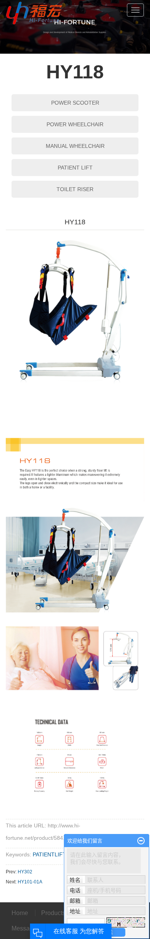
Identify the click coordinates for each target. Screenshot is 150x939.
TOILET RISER (75, 189)
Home (21, 913)
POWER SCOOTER (75, 103)
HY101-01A (30, 882)
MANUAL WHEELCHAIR (75, 146)
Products (54, 913)
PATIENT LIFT (75, 167)
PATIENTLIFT (49, 854)
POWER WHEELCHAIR (75, 124)
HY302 (25, 872)
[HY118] (75, 318)
